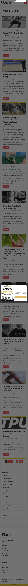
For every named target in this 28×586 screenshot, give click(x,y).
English (18, 0)
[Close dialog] (26, 285)
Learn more (21, 297)
